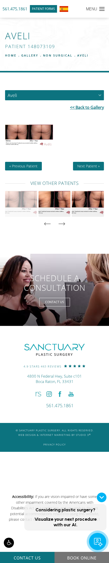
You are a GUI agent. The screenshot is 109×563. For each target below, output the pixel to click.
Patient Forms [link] (43, 9)
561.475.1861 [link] (15, 9)
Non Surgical (57, 55)
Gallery (29, 55)
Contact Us (54, 302)
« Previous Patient (23, 166)
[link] (54, 366)
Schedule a (54, 283)
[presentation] (47, 223)
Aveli (82, 55)
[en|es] (64, 9)
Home (10, 55)
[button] (9, 543)
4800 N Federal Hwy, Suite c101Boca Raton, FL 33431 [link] (54, 379)
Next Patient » (88, 166)
